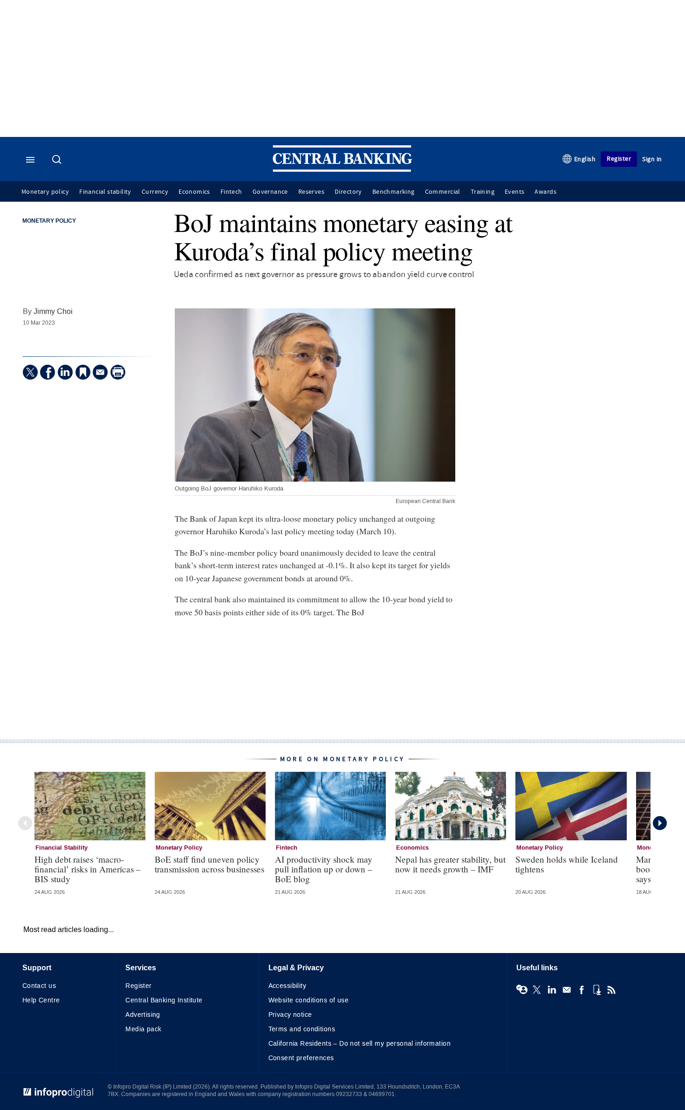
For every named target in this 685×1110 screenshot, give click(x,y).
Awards (545, 192)
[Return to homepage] (342, 170)
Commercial (442, 192)
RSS (611, 989)
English (585, 159)
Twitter (536, 989)
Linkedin (551, 989)
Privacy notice (290, 1014)
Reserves (311, 192)
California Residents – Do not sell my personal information (359, 1043)
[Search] (57, 160)
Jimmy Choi (53, 311)
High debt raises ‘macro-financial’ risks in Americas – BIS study (87, 869)
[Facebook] (47, 372)
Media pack (143, 1029)
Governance (270, 192)
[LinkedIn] (65, 372)
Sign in (652, 159)
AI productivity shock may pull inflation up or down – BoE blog (323, 869)
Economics (194, 192)
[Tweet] (30, 372)
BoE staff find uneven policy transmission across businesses (209, 864)
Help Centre (41, 1000)
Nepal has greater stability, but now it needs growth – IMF (450, 864)
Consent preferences (301, 1058)
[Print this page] (117, 372)
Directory (348, 192)
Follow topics (521, 989)
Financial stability (105, 192)
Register (619, 158)
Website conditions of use (308, 1000)
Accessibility (287, 985)
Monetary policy (45, 192)
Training (482, 192)
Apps (596, 989)
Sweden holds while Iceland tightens (566, 864)
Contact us (39, 985)
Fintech (231, 192)
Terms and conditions (301, 1029)
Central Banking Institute (164, 1000)
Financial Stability (61, 848)
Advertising (142, 1014)
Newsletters (566, 989)
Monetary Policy (49, 221)
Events (514, 192)
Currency (155, 192)
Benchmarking (393, 192)
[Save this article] (82, 372)
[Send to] (100, 372)
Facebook (581, 989)
